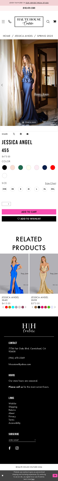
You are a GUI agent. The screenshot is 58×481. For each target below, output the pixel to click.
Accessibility (14, 423)
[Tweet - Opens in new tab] (14, 134)
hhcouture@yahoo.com (20, 364)
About (11, 413)
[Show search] (48, 22)
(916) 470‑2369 (17, 357)
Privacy (12, 416)
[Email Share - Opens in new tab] (27, 134)
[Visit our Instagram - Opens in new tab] (17, 448)
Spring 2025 (45, 35)
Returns (12, 409)
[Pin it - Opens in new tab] (21, 134)
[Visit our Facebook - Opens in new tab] (10, 448)
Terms (11, 419)
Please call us (16, 386)
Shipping (13, 406)
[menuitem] (3, 22)
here (32, 479)
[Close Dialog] (2, 475)
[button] (3, 22)
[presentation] (14, 274)
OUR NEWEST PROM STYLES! (37, 3)
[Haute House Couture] (29, 21)
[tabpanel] (29, 82)
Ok (55, 475)
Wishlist (12, 403)
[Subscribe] (34, 440)
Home (7, 35)
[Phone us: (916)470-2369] (10, 22)
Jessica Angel (24, 35)
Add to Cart (29, 211)
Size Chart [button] (50, 183)
